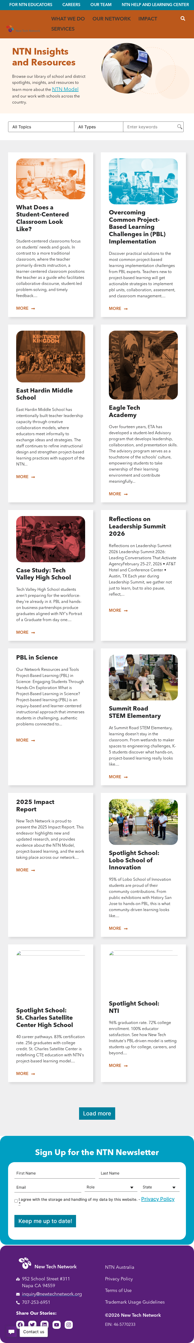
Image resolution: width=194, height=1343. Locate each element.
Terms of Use (118, 1290)
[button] (183, 18)
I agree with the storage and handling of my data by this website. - (97, 1201)
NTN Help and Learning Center (155, 5)
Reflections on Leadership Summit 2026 (137, 527)
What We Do (68, 19)
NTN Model (65, 89)
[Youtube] (57, 1325)
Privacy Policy (158, 1199)
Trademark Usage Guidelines (135, 1302)
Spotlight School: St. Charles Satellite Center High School (44, 1018)
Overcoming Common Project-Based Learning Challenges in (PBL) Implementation (137, 227)
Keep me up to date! (45, 1221)
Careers (71, 5)
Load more (97, 1113)
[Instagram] (69, 1325)
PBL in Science (37, 658)
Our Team (101, 5)
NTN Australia (119, 1267)
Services (63, 29)
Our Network (111, 19)
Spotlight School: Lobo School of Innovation (134, 860)
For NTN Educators (30, 5)
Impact (147, 19)
